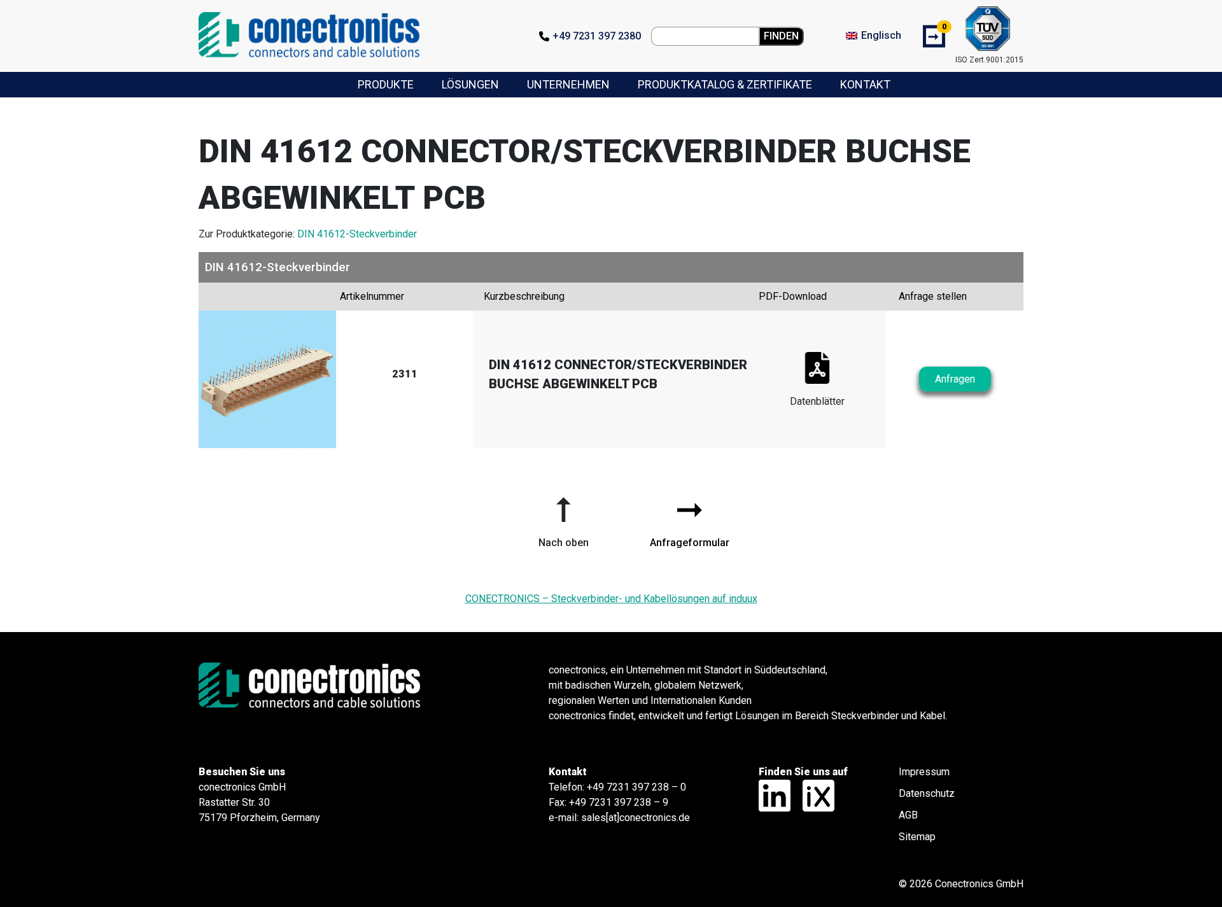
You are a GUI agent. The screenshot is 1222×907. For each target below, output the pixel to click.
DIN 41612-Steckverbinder (357, 234)
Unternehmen (568, 84)
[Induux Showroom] (813, 795)
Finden (781, 36)
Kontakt (865, 84)
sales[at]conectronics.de (635, 818)
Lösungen (470, 84)
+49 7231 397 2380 (596, 36)
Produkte (386, 84)
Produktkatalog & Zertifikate (725, 84)
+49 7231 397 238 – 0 (636, 787)
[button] (563, 517)
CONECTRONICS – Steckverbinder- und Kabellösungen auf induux (611, 599)
